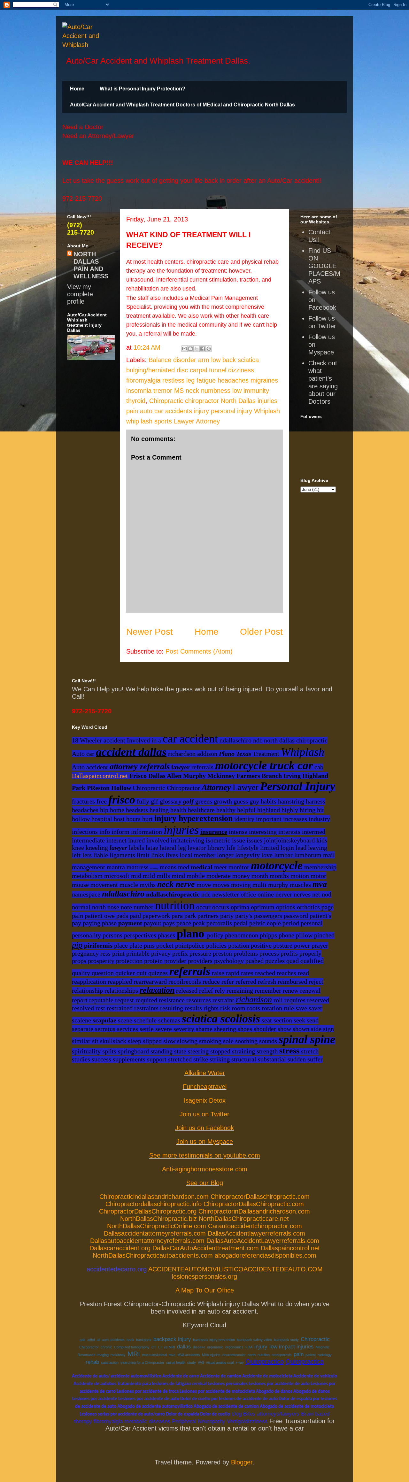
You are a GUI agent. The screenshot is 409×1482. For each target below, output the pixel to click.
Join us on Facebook (204, 1127)
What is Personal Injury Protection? (142, 88)
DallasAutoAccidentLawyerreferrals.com (262, 1240)
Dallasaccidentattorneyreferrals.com (155, 1233)
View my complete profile (80, 294)
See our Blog (204, 1182)
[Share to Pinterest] (208, 348)
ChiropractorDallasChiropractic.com (254, 1203)
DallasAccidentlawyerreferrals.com (256, 1233)
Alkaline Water (204, 1072)
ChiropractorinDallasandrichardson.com (254, 1211)
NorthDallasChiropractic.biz (158, 1218)
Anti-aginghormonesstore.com (204, 1169)
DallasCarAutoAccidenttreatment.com (205, 1248)
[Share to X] (196, 348)
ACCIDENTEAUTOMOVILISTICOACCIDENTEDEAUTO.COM (235, 1269)
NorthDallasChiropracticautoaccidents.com (153, 1255)
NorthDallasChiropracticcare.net (244, 1218)
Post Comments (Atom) (199, 651)
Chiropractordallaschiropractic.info (153, 1203)
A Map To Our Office (204, 1290)
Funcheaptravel (205, 1086)
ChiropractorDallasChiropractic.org (148, 1211)
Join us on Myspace (204, 1141)
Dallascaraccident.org (119, 1248)
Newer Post (149, 632)
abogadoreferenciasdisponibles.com (265, 1255)
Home (77, 88)
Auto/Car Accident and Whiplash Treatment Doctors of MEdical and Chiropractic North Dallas (182, 104)
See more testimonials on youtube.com (204, 1155)
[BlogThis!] (190, 348)
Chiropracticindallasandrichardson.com (154, 1196)
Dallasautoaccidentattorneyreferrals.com (147, 1240)
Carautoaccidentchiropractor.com (255, 1226)
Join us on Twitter (204, 1114)
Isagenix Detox (204, 1100)
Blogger (241, 1462)
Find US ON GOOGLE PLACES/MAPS (324, 266)
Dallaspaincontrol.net (100, 775)
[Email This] (184, 348)
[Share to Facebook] (202, 348)
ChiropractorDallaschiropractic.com (260, 1196)
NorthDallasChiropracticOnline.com (156, 1226)
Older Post (261, 632)
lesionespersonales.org (204, 1276)
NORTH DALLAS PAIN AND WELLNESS (90, 265)
